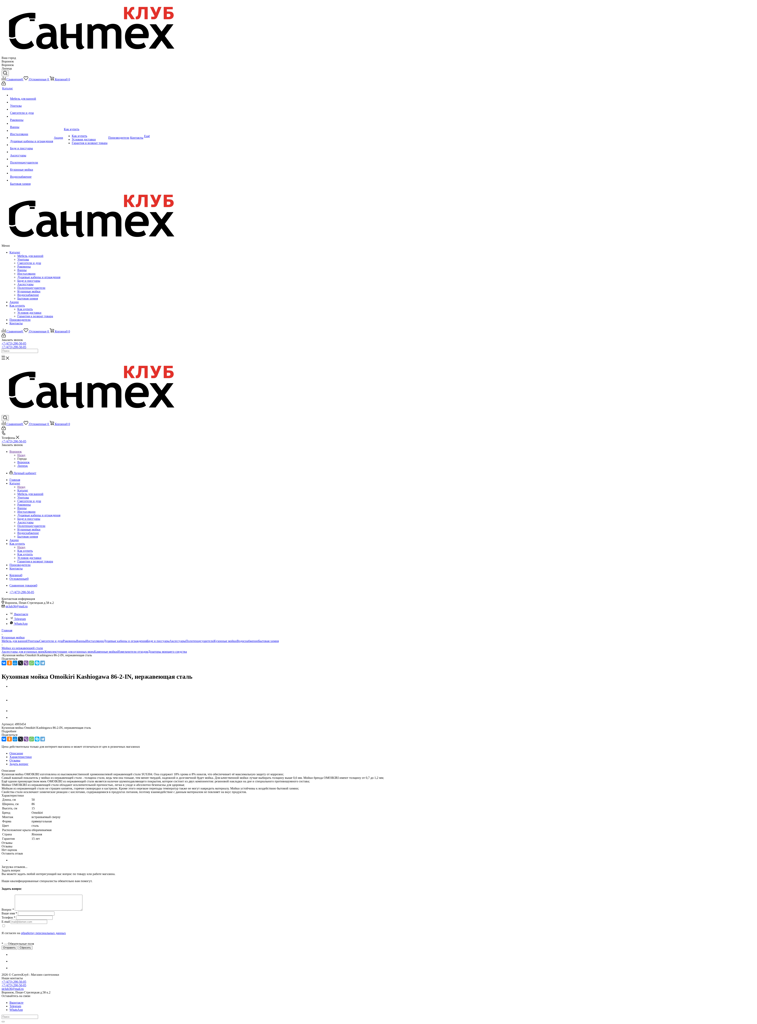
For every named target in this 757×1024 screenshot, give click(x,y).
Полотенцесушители (31, 288)
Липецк (22, 465)
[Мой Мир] (15, 663)
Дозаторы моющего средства (167, 651)
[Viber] (26, 663)
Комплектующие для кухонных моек (69, 651)
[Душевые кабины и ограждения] (31, 138)
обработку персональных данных (43, 933)
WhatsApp (21, 623)
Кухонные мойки (28, 291)
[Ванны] (31, 123)
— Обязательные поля (18, 943)
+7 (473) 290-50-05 (14, 343)
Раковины (24, 266)
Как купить (17, 305)
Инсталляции (26, 273)
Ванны (22, 270)
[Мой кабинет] (4, 84)
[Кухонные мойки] (31, 166)
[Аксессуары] (31, 152)
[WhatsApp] (31, 663)
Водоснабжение (28, 295)
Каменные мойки (105, 651)
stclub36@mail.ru (17, 606)
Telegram (20, 619)
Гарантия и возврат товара (35, 316)
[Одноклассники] (9, 663)
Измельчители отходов (132, 651)
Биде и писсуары (28, 280)
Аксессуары (25, 284)
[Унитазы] (31, 102)
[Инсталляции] (31, 130)
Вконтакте (21, 614)
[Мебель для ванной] (31, 95)
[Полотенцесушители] (31, 159)
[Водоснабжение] (31, 173)
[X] (20, 663)
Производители (20, 319)
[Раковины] (31, 116)
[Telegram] (42, 663)
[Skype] (37, 663)
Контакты (16, 323)
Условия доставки (29, 312)
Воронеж (23, 462)
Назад (21, 455)
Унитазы (23, 259)
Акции (14, 302)
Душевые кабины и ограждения (38, 277)
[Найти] (3, 355)
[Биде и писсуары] (31, 145)
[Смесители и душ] (31, 109)
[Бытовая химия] (31, 180)
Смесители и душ (29, 263)
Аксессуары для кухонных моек (23, 651)
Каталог (14, 252)
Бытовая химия (27, 298)
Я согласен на (34, 933)
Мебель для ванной (30, 256)
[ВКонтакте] (4, 663)
